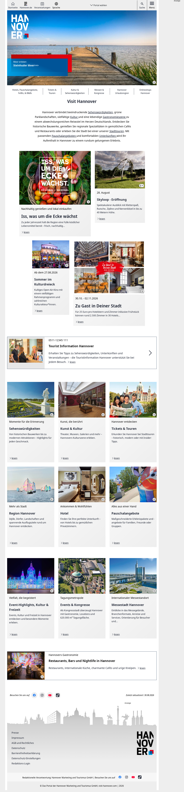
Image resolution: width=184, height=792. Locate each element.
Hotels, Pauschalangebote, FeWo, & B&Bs (25, 91)
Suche (142, 7)
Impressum (18, 738)
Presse (15, 732)
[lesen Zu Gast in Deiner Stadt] (109, 283)
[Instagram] (42, 695)
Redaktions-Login (21, 763)
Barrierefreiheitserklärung (26, 753)
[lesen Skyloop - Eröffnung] (120, 187)
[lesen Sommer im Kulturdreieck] (50, 277)
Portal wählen (100, 5)
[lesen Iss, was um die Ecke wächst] (55, 193)
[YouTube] (50, 695)
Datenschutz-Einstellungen (26, 758)
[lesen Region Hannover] (30, 507)
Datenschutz (18, 748)
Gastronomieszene (114, 117)
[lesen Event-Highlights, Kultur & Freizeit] (30, 598)
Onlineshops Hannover (145, 91)
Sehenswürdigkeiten (100, 112)
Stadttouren (116, 131)
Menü (152, 7)
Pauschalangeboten (64, 136)
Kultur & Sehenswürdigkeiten (75, 91)
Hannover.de (26, 7)
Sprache (56, 7)
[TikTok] (58, 695)
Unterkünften (108, 136)
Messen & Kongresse (99, 91)
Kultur (74, 117)
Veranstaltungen (42, 7)
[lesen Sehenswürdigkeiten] (30, 422)
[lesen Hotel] (81, 507)
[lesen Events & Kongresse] (81, 598)
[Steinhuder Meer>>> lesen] (82, 48)
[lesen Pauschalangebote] (133, 507)
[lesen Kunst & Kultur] (81, 422)
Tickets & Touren (52, 91)
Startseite (13, 7)
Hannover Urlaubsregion (122, 91)
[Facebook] (34, 695)
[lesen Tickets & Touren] (133, 422)
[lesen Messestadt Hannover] (133, 598)
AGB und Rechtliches (23, 743)
